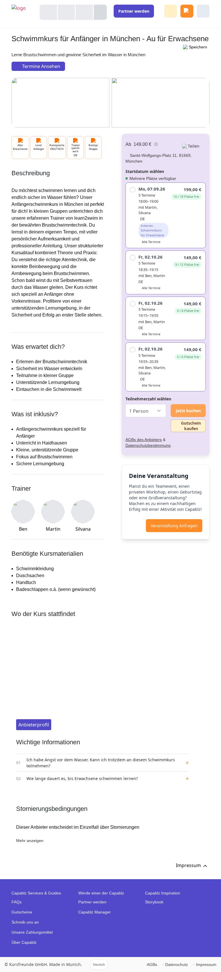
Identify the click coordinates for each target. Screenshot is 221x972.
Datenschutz (176, 964)
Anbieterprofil (33, 725)
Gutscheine (22, 912)
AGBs (152, 964)
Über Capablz (24, 942)
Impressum (206, 964)
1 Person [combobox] (138, 411)
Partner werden (92, 902)
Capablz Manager (94, 912)
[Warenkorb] (186, 11)
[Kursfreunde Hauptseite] (22, 14)
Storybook (154, 902)
